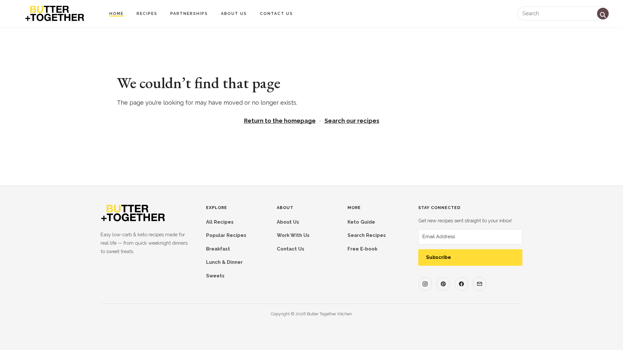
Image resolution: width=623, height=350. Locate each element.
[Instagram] (425, 284)
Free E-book (362, 248)
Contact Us (276, 13)
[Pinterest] (443, 284)
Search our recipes (351, 120)
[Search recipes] (603, 13)
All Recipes (220, 222)
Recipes (147, 13)
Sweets (215, 275)
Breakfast (218, 248)
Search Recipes (367, 235)
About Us (234, 13)
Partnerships (189, 13)
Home (116, 13)
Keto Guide (361, 222)
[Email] (479, 284)
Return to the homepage (280, 120)
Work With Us (293, 235)
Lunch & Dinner (224, 262)
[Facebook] (461, 284)
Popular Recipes (226, 235)
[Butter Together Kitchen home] (133, 220)
